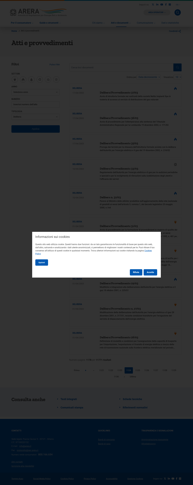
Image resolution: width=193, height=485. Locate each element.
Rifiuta (136, 272)
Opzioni (41, 262)
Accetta (150, 272)
